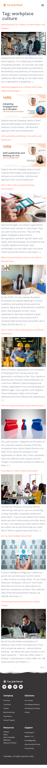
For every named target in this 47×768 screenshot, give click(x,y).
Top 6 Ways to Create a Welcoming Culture (19, 471)
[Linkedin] (4, 687)
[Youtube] (21, 687)
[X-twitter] (10, 687)
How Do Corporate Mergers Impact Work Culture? (22, 405)
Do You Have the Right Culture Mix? (16, 536)
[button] (42, 5)
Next (43, 667)
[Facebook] (15, 687)
